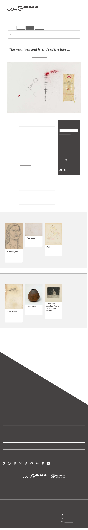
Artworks (11, 23)
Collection (21, 15)
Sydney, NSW (25, 186)
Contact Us (68, 516)
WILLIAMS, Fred (52, 311)
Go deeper (31, 23)
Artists (21, 23)
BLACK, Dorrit (12, 254)
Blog (4, 511)
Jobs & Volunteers (26, 525)
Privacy (39, 525)
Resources (39, 28)
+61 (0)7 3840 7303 (71, 513)
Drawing (23, 157)
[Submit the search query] (9, 35)
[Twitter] (64, 168)
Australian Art (25, 144)
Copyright (49, 525)
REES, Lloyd (31, 238)
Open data (6, 504)
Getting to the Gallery (72, 510)
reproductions (13, 340)
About (5, 514)
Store (5, 509)
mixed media (25, 164)
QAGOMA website (9, 506)
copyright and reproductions (49, 340)
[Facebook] (60, 168)
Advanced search (73, 27)
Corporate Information (64, 525)
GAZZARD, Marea (33, 307)
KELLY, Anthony (40, 56)
